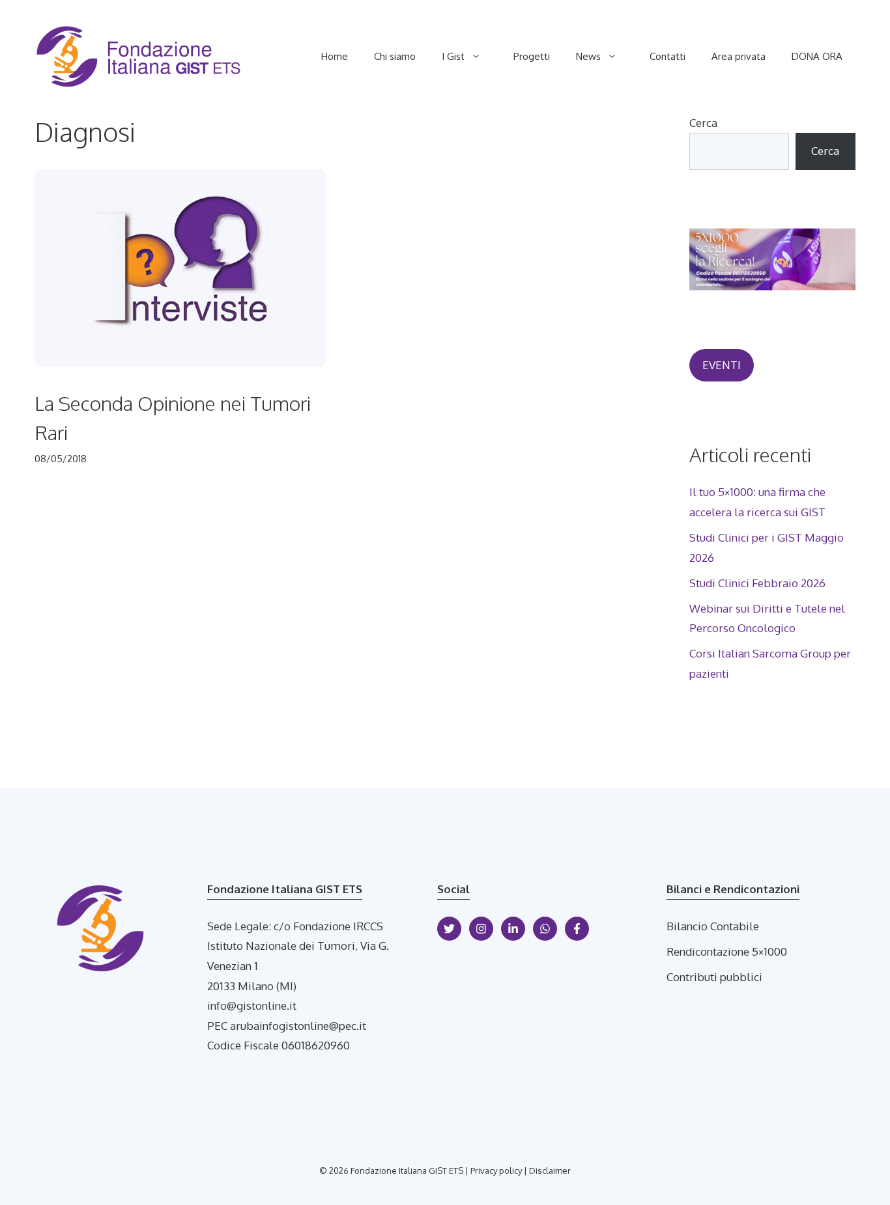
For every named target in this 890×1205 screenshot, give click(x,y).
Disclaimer (550, 1170)
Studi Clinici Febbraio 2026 (757, 583)
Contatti (667, 56)
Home (334, 56)
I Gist (453, 56)
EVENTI (721, 365)
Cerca (703, 123)
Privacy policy (496, 1170)
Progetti (531, 56)
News (588, 56)
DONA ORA (817, 56)
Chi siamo (395, 56)
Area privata (738, 56)
